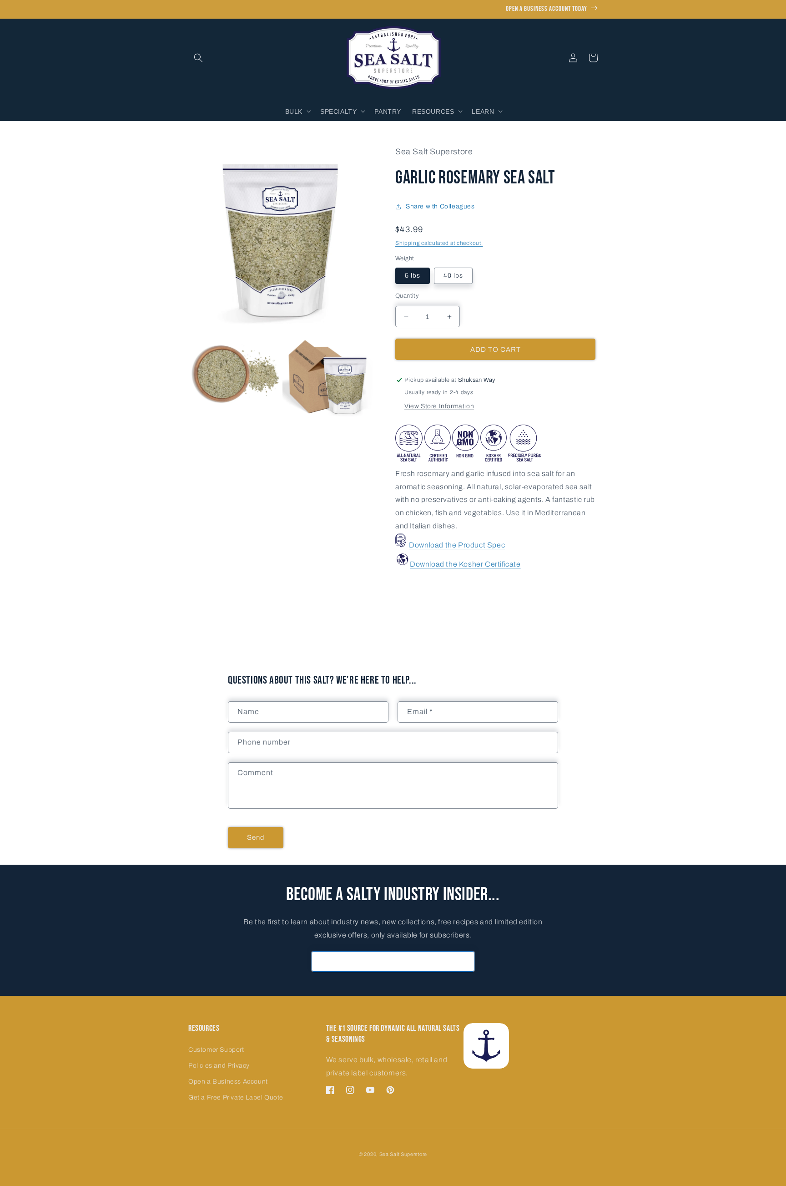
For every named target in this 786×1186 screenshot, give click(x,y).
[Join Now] (464, 961)
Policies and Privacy (219, 1065)
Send (255, 837)
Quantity (406, 296)
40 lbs (453, 275)
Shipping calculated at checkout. (439, 243)
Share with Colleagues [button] (440, 206)
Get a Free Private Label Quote (235, 1097)
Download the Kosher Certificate (465, 564)
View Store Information (439, 406)
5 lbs (412, 275)
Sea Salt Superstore (403, 1154)
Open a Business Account (228, 1081)
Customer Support (216, 1049)
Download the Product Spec (457, 545)
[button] (198, 58)
